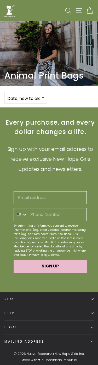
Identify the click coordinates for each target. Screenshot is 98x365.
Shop (10, 299)
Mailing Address (24, 342)
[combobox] (21, 214)
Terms (55, 255)
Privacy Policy (38, 255)
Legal (11, 327)
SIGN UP (50, 266)
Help (9, 313)
